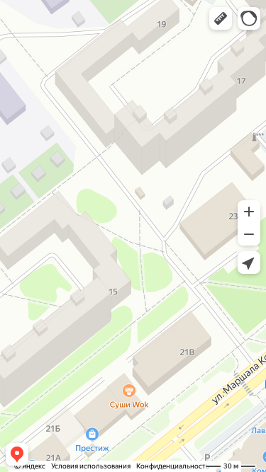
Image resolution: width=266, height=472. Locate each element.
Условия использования (91, 466)
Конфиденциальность (172, 466)
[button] (220, 18)
